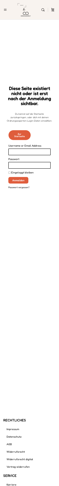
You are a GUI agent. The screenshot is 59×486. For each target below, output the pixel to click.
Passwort (13, 159)
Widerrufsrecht (16, 451)
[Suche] (44, 10)
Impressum (13, 429)
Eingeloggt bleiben (22, 172)
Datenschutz (14, 436)
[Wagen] (53, 10)
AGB (9, 444)
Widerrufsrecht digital (20, 459)
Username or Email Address (24, 145)
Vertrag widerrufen (18, 466)
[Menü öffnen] (5, 9)
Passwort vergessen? (19, 187)
